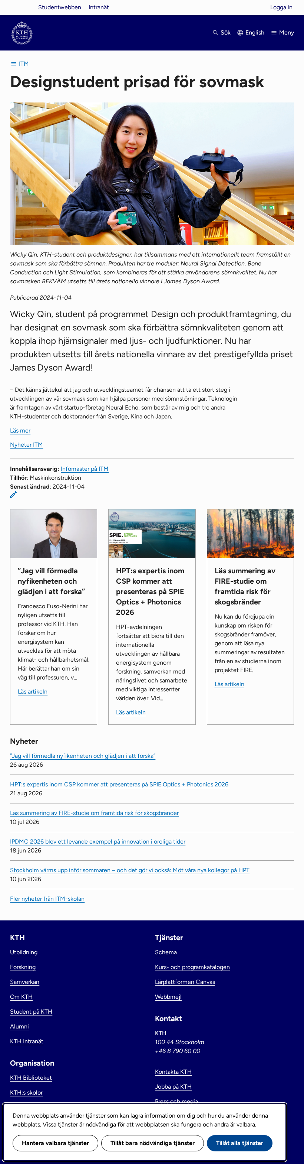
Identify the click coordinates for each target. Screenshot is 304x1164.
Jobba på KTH (173, 1086)
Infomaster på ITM (85, 468)
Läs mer (20, 430)
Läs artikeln (32, 691)
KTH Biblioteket (31, 1077)
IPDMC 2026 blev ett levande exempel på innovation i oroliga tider (97, 841)
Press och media (176, 1101)
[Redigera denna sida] (13, 494)
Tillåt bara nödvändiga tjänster (152, 1143)
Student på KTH (31, 1011)
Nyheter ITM (26, 444)
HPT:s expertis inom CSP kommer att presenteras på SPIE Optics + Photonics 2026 (119, 784)
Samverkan (24, 981)
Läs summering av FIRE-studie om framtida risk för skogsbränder (94, 812)
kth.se (22, 7)
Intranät (99, 7)
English (254, 32)
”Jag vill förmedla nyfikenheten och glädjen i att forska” (82, 755)
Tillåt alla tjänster (239, 1143)
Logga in (281, 7)
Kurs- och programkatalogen (192, 967)
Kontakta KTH (173, 1071)
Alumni (19, 1026)
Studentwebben (59, 7)
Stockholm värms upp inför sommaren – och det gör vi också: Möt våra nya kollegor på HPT (130, 870)
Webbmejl (168, 996)
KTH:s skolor (26, 1092)
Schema (166, 952)
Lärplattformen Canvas (185, 981)
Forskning (23, 967)
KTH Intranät (26, 1041)
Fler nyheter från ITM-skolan (47, 898)
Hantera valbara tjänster (55, 1143)
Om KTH (21, 996)
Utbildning (23, 952)
